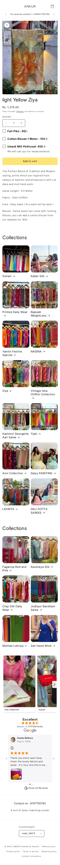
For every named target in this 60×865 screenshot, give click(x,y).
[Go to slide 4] (27, 784)
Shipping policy (49, 851)
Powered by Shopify (29, 846)
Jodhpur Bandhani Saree (43, 608)
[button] (52, 6)
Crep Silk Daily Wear (12, 608)
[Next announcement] (54, 14)
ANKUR (16, 846)
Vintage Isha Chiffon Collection (43, 392)
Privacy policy (13, 851)
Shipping (20, 111)
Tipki (34, 433)
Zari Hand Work (41, 645)
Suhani (7, 276)
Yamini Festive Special (12, 353)
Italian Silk (37, 276)
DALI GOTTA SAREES (39, 510)
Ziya (5, 390)
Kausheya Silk (40, 566)
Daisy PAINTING (41, 473)
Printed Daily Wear (15, 312)
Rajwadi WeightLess (39, 313)
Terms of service (30, 851)
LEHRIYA (8, 509)
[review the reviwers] (12, 748)
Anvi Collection (12, 473)
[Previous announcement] (5, 14)
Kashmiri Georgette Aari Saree (15, 435)
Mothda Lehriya (12, 645)
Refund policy (49, 846)
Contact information (31, 856)
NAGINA (36, 351)
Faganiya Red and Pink (14, 568)
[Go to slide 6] (32, 784)
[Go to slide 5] (30, 784)
